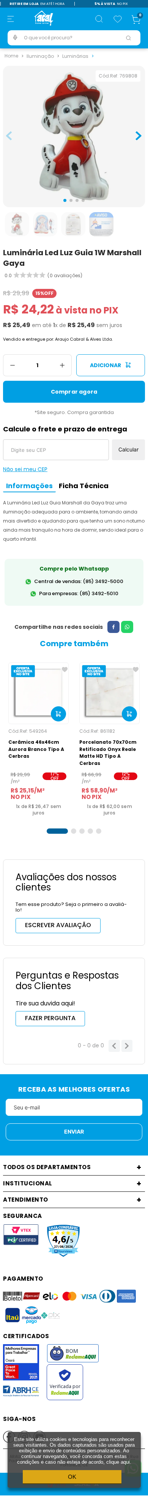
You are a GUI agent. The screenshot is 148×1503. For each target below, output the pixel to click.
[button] (11, 19)
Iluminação (40, 56)
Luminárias (75, 56)
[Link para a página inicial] (11, 56)
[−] (12, 365)
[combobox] (74, 37)
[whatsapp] (127, 627)
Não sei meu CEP (25, 469)
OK (72, 1477)
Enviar (74, 1131)
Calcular (128, 449)
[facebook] (113, 627)
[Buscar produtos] (128, 38)
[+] (62, 365)
